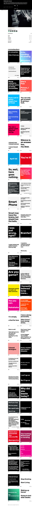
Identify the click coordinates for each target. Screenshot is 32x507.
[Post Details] (18, 63)
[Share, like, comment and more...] (13, 76)
